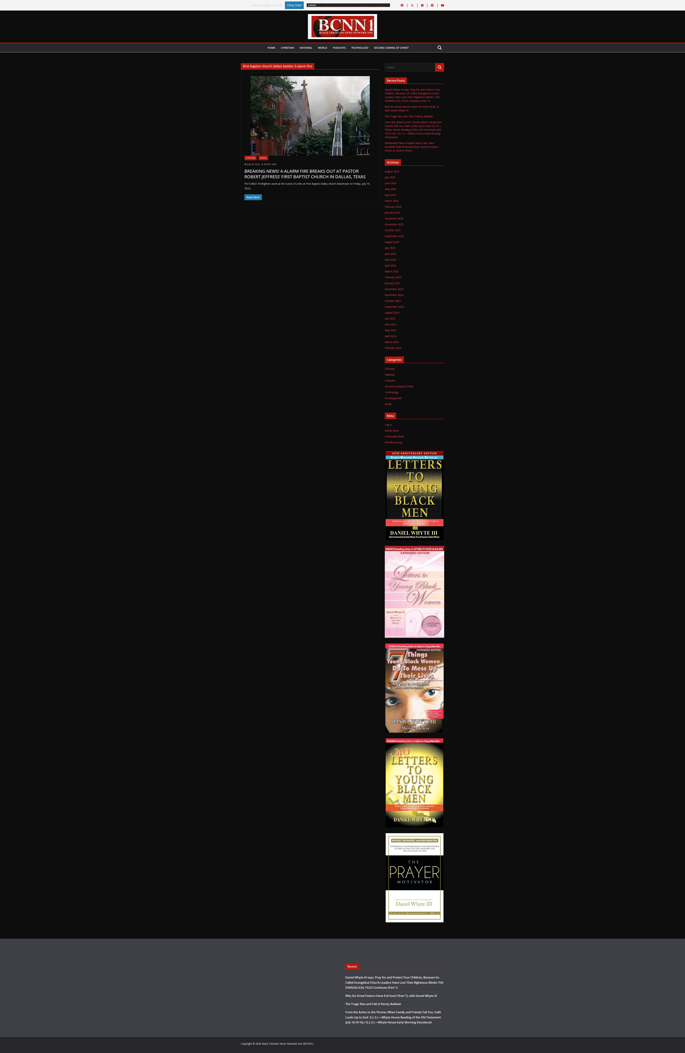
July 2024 (390, 318)
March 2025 (392, 271)
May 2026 (390, 189)
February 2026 (393, 206)
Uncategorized (393, 398)
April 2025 (390, 265)
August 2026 (392, 171)
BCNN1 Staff (270, 164)
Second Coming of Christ (391, 47)
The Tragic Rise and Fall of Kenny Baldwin (341, 3)
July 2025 (390, 248)
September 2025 (394, 236)
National (306, 47)
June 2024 (390, 324)
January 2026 (392, 212)
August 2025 (392, 242)
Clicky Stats (294, 5)
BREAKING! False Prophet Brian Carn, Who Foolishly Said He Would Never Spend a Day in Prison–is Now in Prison (411, 146)
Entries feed (392, 430)
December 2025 (394, 218)
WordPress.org (393, 442)
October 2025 (393, 230)
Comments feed (394, 436)
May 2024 (390, 330)
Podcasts (339, 47)
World (322, 47)
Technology (359, 47)
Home (271, 47)
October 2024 (393, 301)
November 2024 (394, 295)
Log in (388, 424)
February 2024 (393, 348)
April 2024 (390, 336)
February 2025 (393, 277)
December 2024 (394, 289)
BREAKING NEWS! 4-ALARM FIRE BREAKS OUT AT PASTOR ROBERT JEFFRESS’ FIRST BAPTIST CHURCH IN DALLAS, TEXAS (305, 174)
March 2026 (392, 201)
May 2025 (390, 259)
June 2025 (390, 253)
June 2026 (390, 183)
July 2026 (390, 177)
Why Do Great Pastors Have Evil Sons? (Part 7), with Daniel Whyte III (391, 996)
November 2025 (394, 224)
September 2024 (394, 306)
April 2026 (390, 195)
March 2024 (392, 342)
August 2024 (392, 312)
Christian (287, 47)
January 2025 (392, 283)
